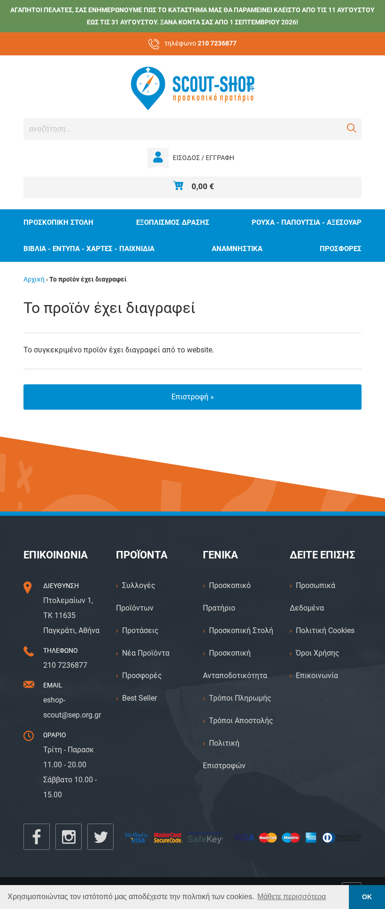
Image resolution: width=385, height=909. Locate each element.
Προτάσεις (140, 630)
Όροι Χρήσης (317, 653)
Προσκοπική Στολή (241, 630)
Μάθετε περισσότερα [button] (291, 897)
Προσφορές (142, 675)
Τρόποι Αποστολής (241, 720)
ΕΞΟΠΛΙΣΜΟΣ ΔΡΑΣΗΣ (172, 222)
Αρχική (34, 279)
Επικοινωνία (317, 675)
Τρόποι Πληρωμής (240, 698)
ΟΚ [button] (367, 897)
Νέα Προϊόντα (145, 653)
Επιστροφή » (192, 396)
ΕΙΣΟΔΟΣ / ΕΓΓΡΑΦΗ (203, 158)
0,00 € (203, 186)
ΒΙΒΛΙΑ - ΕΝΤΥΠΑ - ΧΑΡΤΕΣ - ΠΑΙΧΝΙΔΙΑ (88, 248)
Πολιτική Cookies (325, 630)
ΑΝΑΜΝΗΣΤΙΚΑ (237, 248)
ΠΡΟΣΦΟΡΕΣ (341, 248)
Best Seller (139, 698)
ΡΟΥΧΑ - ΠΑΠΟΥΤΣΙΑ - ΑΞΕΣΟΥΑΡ (307, 222)
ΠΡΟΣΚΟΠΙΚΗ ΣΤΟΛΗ (58, 222)
